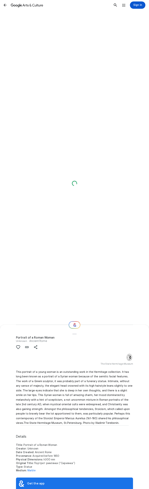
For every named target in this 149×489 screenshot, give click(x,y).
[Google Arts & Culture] (60, 5)
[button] (5, 5)
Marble (31, 470)
